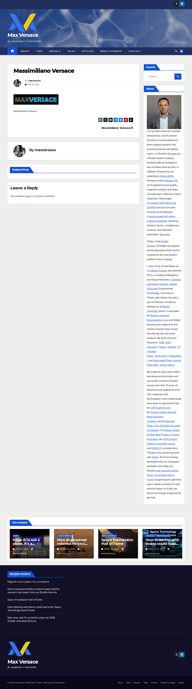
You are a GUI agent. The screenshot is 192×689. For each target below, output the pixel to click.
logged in (29, 196)
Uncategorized (64, 536)
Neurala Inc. (174, 153)
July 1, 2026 (22, 549)
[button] (176, 51)
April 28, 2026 (67, 549)
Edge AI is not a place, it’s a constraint (26, 543)
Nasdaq (172, 347)
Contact (134, 51)
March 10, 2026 (156, 549)
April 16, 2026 (112, 549)
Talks (71, 51)
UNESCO (157, 448)
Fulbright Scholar (158, 270)
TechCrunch (160, 356)
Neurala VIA (171, 180)
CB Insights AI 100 (160, 408)
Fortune (162, 347)
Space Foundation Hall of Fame (117, 542)
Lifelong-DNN (166, 176)
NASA (155, 457)
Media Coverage (111, 51)
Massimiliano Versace (116, 127)
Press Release (163, 536)
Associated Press (162, 360)
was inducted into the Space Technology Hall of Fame (162, 475)
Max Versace (23, 35)
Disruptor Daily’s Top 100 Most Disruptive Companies (163, 426)
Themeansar (59, 683)
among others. (168, 365)
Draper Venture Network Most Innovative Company (161, 417)
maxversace (34, 80)
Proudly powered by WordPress (21, 683)
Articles (88, 51)
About (25, 51)
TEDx (39, 51)
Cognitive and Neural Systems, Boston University (164, 284)
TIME (161, 342)
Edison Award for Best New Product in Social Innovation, (163, 435)
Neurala (55, 51)
